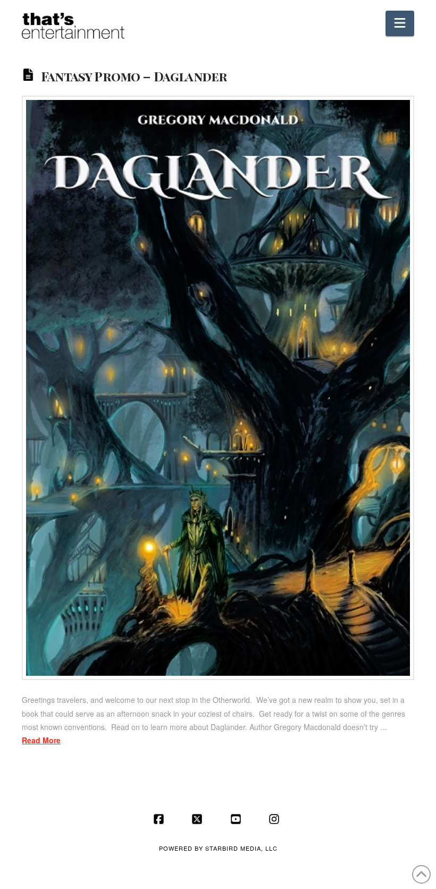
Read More (41, 740)
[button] (399, 23)
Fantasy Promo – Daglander (134, 75)
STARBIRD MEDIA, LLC (241, 848)
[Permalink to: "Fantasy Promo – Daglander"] (218, 388)
